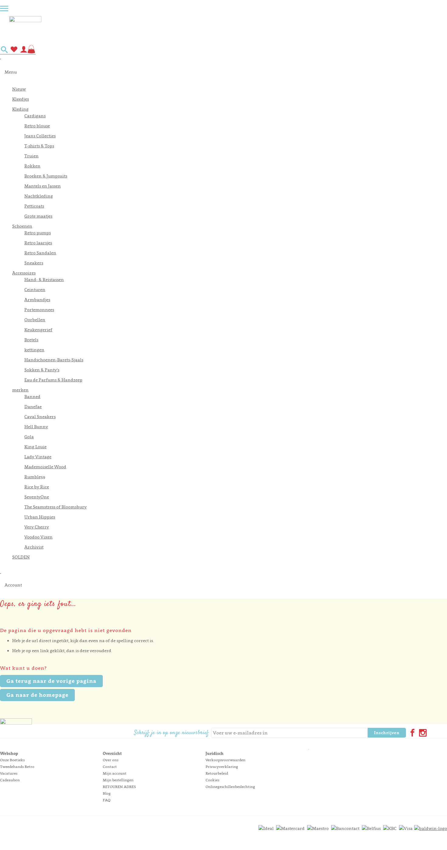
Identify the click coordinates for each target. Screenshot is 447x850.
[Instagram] (421, 733)
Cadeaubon (10, 780)
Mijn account (114, 773)
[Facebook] (411, 733)
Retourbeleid (217, 773)
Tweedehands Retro (17, 766)
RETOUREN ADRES (119, 786)
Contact (110, 766)
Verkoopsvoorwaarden (225, 760)
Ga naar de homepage (37, 695)
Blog (107, 793)
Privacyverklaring (222, 766)
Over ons (110, 760)
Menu (11, 71)
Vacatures (8, 773)
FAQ (106, 800)
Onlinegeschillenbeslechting (230, 786)
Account (13, 584)
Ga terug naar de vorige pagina (51, 681)
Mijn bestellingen (118, 780)
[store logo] (228, 28)
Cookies (212, 780)
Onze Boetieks (12, 760)
